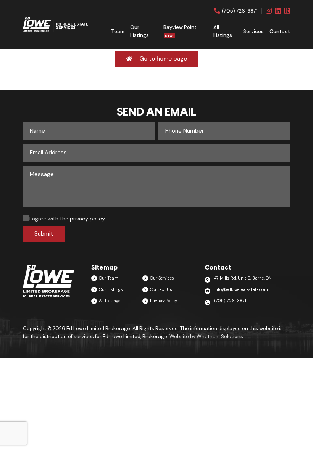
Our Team (108, 278)
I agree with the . (67, 218)
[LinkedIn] (278, 11)
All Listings (222, 31)
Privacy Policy (163, 300)
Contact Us (161, 289)
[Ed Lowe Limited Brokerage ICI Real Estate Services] (55, 24)
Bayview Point (180, 30)
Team (117, 31)
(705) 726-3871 (240, 11)
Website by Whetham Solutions (206, 336)
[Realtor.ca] (287, 11)
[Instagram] (269, 11)
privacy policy (87, 218)
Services (253, 31)
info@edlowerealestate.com (241, 289)
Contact (279, 31)
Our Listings (139, 31)
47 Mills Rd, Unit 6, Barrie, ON (243, 278)
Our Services (162, 278)
